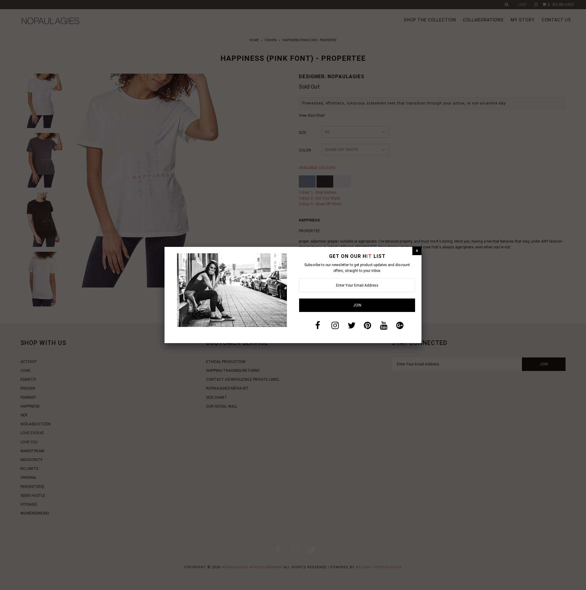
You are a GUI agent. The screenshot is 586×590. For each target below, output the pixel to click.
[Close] (416, 251)
